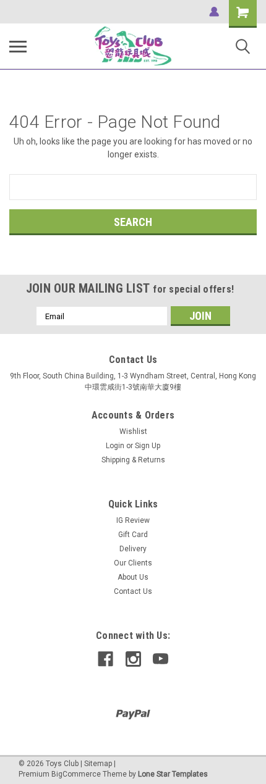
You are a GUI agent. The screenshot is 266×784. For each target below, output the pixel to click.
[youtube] (160, 659)
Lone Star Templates (173, 774)
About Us (133, 577)
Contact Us (133, 591)
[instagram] (133, 659)
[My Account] (214, 12)
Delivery (133, 548)
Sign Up (147, 445)
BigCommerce (76, 774)
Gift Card (133, 534)
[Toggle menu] (18, 46)
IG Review (133, 520)
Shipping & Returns (133, 460)
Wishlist (133, 431)
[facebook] (105, 659)
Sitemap (98, 763)
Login (115, 445)
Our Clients (133, 563)
